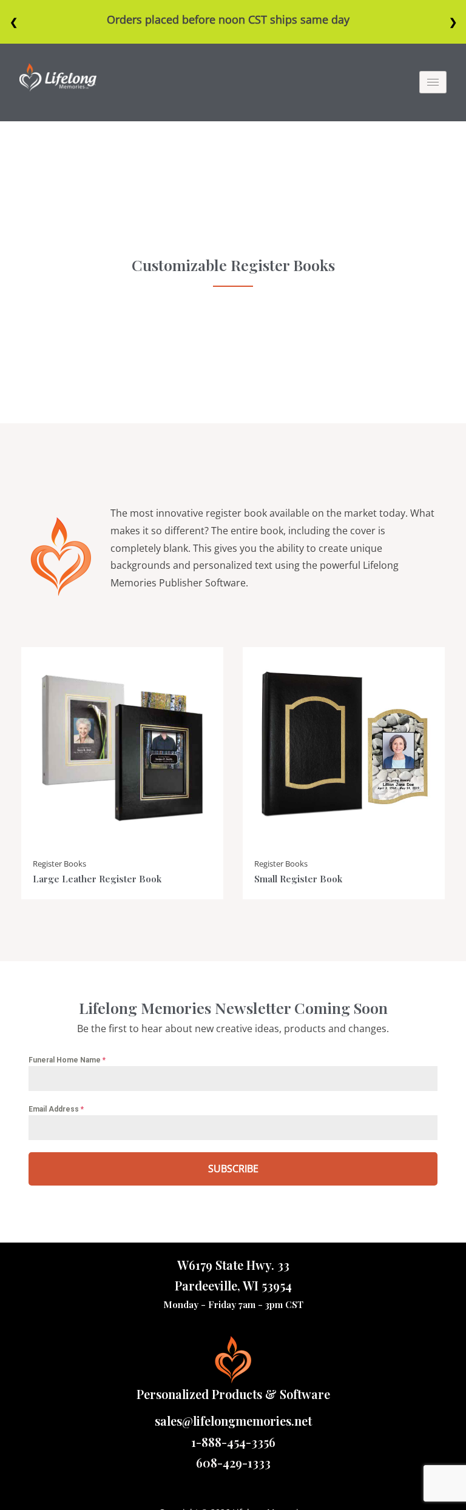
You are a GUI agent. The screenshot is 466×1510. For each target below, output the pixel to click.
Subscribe (233, 1168)
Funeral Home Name (67, 1060)
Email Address (56, 1109)
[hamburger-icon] (433, 82)
